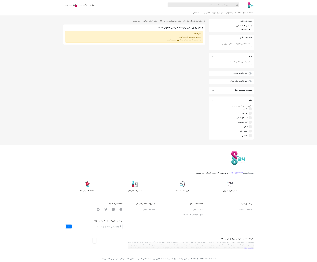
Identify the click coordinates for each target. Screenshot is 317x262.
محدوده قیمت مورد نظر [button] (243, 90)
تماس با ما (206, 12)
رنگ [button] (250, 100)
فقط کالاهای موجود (240, 73)
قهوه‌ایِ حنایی (241, 117)
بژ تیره (244, 113)
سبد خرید (70, 5)
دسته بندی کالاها (244, 12)
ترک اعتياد (244, 29)
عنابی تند (243, 131)
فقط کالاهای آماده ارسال (238, 81)
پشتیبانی (196, 12)
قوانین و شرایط (217, 12)
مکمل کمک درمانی (243, 26)
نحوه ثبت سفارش (245, 209)
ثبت (68, 226)
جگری (245, 108)
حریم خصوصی (230, 12)
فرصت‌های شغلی (149, 209)
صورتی (244, 135)
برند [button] (250, 56)
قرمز (245, 126)
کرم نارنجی (242, 122)
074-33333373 (236, 173)
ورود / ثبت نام (85, 5)
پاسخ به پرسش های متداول (193, 214)
